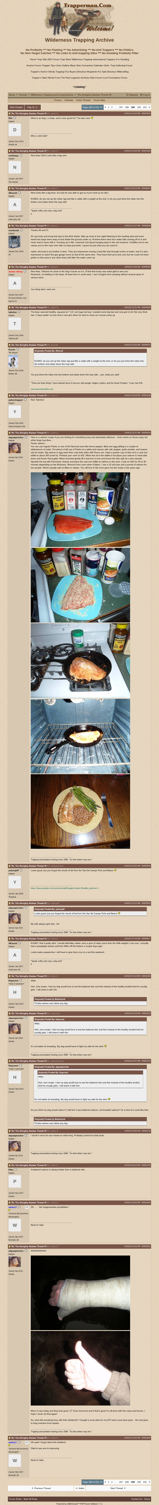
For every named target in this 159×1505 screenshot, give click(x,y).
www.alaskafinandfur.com (42, 389)
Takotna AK (13, 338)
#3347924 (146, 151)
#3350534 (146, 433)
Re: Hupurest (53, 1013)
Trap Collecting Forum (121, 65)
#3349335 (146, 307)
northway (13, 155)
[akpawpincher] (15, 453)
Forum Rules (15, 1499)
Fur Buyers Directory (76, 71)
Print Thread (16, 107)
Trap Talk (41, 59)
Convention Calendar (92, 65)
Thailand (12, 897)
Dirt (10, 118)
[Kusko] (13, 367)
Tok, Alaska (13, 182)
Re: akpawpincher (55, 866)
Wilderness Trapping (82, 59)
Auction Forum (34, 65)
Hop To (31, 107)
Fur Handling (122, 59)
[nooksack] (14, 248)
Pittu (11, 1170)
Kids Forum (96, 77)
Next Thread (117, 1488)
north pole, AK (14, 219)
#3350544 (146, 903)
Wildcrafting (123, 71)
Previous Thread (42, 1488)
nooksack (14, 230)
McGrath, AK (14, 1240)
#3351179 (146, 1131)
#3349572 (146, 345)
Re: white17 (53, 114)
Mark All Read (30, 1499)
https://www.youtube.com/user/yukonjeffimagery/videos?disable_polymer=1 (64, 888)
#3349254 (146, 267)
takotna (13, 312)
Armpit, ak (13, 144)
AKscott (13, 193)
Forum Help (99, 100)
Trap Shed (65, 59)
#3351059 (146, 976)
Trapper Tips (48, 65)
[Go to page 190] (149, 107)
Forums (23, 95)
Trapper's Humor (39, 71)
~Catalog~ (79, 86)
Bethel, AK (13, 374)
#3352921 (146, 1246)
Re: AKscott (52, 345)
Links (58, 65)
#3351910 (146, 1202)
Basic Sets (75, 65)
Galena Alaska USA (17, 426)
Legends (75, 77)
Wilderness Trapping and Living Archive (52, 95)
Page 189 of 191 (91, 107)
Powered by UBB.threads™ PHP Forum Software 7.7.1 (79, 1504)
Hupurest (13, 980)
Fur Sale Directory (107, 71)
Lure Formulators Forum (115, 77)
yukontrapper (16, 400)
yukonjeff (14, 870)
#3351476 (146, 1165)
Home (33, 59)
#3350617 (146, 939)
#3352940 (146, 1438)
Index (81, 1488)
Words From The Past (59, 77)
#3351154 (146, 1013)
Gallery (65, 65)
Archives (85, 77)
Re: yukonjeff (53, 903)
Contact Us (136, 1499)
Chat (106, 65)
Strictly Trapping (56, 71)
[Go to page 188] (105, 107)
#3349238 (146, 226)
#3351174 (146, 1061)
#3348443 (146, 188)
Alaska (11, 461)
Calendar (69, 100)
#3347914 (146, 113)
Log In (146, 95)
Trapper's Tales (39, 77)
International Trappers (104, 59)
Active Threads (83, 100)
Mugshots (92, 71)
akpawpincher (16, 437)
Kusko (12, 349)
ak (10, 255)
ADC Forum (53, 59)
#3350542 (146, 866)
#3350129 (146, 395)
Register (133, 95)
